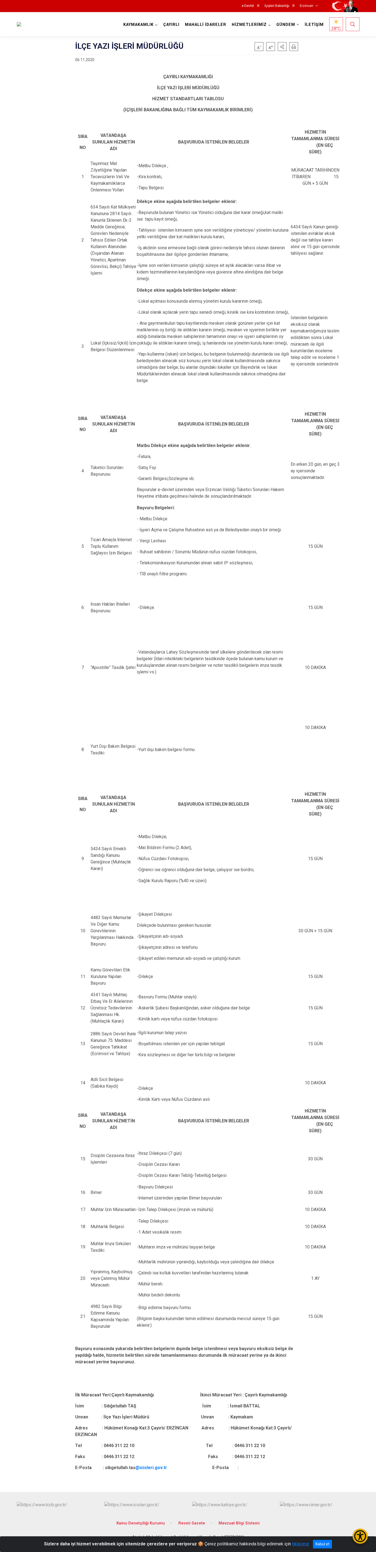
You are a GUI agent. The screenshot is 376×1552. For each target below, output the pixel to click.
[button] (282, 46)
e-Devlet (248, 6)
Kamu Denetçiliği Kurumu (140, 1523)
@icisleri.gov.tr (151, 1467)
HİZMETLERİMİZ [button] (249, 24)
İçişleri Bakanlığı (277, 6)
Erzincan (306, 6)
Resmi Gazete (191, 1523)
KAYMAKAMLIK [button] (138, 24)
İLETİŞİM (314, 24)
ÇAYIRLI (171, 24)
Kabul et (322, 1544)
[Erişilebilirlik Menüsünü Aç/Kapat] (360, 1536)
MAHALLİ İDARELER (205, 24)
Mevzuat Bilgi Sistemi (239, 1523)
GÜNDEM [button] (285, 24)
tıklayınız (300, 1543)
